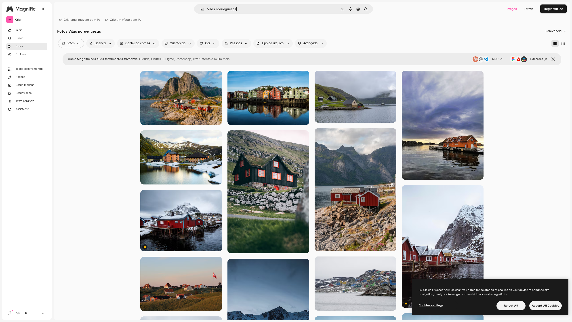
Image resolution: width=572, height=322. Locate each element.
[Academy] (17, 313)
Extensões (536, 59)
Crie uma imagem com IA (82, 20)
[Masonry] (555, 43)
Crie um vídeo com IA (125, 20)
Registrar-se (553, 9)
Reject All (511, 305)
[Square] (563, 43)
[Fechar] (553, 59)
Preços (512, 9)
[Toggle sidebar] (43, 9)
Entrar (528, 9)
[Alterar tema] (25, 313)
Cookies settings (431, 305)
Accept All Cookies (545, 305)
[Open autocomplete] (200, 9)
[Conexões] (9, 313)
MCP (495, 59)
